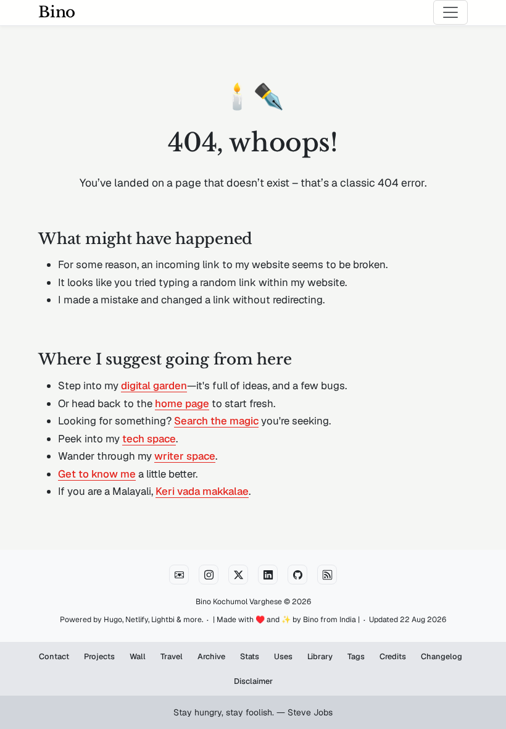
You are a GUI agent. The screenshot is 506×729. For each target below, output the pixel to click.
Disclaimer (253, 681)
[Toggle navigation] (450, 12)
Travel (171, 656)
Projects (99, 656)
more (192, 620)
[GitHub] (297, 574)
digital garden (154, 385)
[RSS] (327, 574)
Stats (249, 656)
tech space (149, 438)
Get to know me (97, 474)
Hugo (113, 620)
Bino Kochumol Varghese (239, 602)
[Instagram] (208, 574)
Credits (393, 656)
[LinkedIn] (268, 574)
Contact (54, 656)
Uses (283, 656)
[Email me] (179, 574)
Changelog (441, 656)
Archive (211, 656)
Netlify (136, 620)
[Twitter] (238, 574)
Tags (356, 656)
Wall (138, 656)
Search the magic (216, 421)
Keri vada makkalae (202, 491)
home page (182, 403)
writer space (184, 456)
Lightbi (163, 620)
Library (320, 656)
